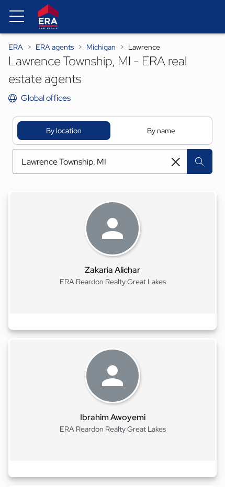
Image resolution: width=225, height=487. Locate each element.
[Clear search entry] (175, 162)
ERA (15, 47)
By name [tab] (161, 130)
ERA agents (55, 47)
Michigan (101, 47)
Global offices (46, 97)
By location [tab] (64, 130)
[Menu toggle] (16, 16)
